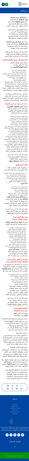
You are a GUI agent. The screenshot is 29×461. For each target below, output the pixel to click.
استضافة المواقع (15, 406)
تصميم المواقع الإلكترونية (20, 67)
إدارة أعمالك (14, 413)
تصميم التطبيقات (15, 409)
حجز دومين (10, 213)
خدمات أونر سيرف (14, 249)
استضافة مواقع (14, 161)
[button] (3, 4)
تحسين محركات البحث (14, 304)
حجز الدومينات (15, 404)
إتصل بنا (9, 374)
